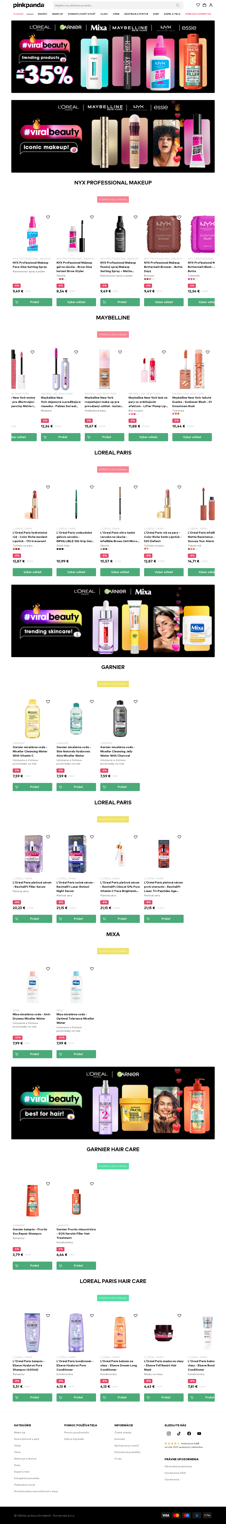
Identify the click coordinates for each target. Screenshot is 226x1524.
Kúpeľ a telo (21, 1472)
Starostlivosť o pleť (26, 1439)
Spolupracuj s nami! (126, 1445)
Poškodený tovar (24, 1485)
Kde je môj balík (74, 1439)
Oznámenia (172, 1479)
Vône (17, 1452)
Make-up (19, 1432)
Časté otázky (123, 1432)
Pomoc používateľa (76, 1432)
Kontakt (119, 1439)
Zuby (17, 1465)
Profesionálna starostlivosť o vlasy (36, 1491)
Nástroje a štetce (25, 1459)
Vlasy (17, 1445)
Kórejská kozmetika (26, 1478)
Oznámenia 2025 (175, 1473)
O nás (117, 1459)
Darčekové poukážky (127, 1452)
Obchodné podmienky (178, 1466)
